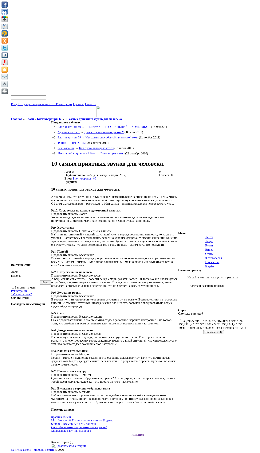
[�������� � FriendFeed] (5, 12)
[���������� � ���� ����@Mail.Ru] (5, 33)
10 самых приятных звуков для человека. (94, 119)
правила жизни (61, 417)
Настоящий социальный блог (77, 153)
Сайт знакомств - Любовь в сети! (32, 449)
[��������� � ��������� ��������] (5, 70)
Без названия (66, 148)
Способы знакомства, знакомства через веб (79, 427)
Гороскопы (212, 262)
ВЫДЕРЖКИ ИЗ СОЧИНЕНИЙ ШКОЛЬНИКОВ (118, 126)
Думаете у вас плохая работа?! (104, 132)
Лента (209, 237)
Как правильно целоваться (96, 148)
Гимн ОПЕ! (78, 142)
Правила (78, 104)
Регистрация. (19, 290)
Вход (14, 104)
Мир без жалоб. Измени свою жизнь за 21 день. (82, 420)
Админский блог (69, 132)
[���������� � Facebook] (5, 5)
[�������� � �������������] (5, 41)
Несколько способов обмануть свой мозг (111, 137)
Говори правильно (112, 153)
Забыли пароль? (21, 294)
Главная (16, 119)
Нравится (138, 434)
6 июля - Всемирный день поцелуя (73, 423)
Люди (209, 241)
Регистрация (64, 104)
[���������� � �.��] (5, 62)
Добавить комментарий (70, 445)
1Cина (62, 142)
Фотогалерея (213, 258)
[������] (5, 84)
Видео (209, 249)
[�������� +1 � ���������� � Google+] (5, 19)
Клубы (209, 266)
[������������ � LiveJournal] (5, 26)
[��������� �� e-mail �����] (5, 77)
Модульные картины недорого (71, 430)
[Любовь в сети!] (130, 116)
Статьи (209, 253)
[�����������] (5, 91)
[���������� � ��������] (5, 55)
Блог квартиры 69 (49, 119)
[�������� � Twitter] (5, 48)
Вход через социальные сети (37, 104)
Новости (90, 104)
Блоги (30, 119)
